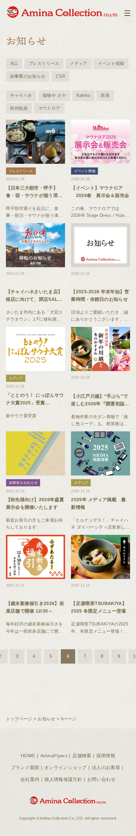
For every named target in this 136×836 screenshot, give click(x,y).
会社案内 (29, 779)
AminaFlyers (53, 755)
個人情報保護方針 (63, 779)
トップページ (19, 718)
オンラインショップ (65, 767)
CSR (60, 76)
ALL (14, 63)
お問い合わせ (101, 779)
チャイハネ (21, 95)
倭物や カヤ (54, 95)
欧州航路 (19, 108)
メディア (78, 63)
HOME (28, 755)
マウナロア (49, 108)
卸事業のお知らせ (27, 76)
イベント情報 (111, 63)
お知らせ (46, 718)
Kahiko (83, 95)
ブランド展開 (25, 767)
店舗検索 (81, 755)
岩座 (105, 95)
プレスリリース (44, 63)
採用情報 (105, 755)
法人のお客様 (106, 767)
